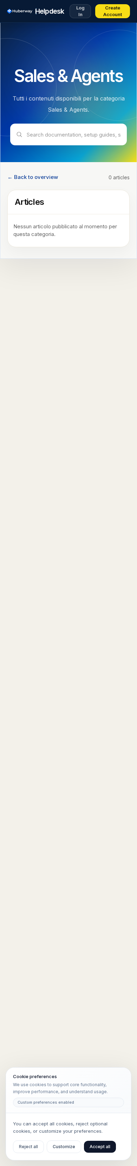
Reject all (28, 1146)
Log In (80, 11)
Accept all (100, 1146)
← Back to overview (32, 177)
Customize (64, 1146)
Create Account (112, 11)
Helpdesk (49, 11)
